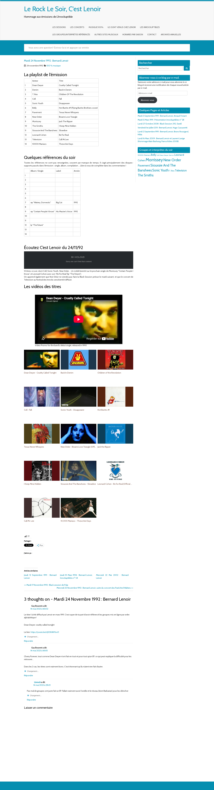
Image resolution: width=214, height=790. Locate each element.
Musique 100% (96, 27)
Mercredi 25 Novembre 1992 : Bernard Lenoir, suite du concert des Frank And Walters (95, 588)
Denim (171, 155)
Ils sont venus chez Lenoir (122, 27)
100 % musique (54, 65)
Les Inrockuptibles (150, 27)
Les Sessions (59, 27)
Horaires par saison (132, 34)
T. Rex (171, 171)
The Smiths (146, 175)
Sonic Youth (160, 170)
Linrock (37, 682)
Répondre (28, 641)
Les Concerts (77, 27)
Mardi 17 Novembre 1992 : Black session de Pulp (46, 585)
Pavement (144, 165)
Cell (158, 155)
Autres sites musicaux (106, 34)
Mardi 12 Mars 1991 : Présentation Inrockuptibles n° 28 (161, 119)
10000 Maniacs (144, 155)
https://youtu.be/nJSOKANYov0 (45, 632)
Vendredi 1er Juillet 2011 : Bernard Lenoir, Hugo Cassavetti (162, 127)
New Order (172, 160)
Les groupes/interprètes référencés (71, 34)
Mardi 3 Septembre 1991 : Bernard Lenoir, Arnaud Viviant (162, 116)
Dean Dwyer (164, 155)
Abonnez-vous (147, 100)
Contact (151, 34)
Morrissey (154, 159)
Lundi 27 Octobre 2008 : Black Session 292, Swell (160, 123)
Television (181, 170)
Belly (153, 154)
